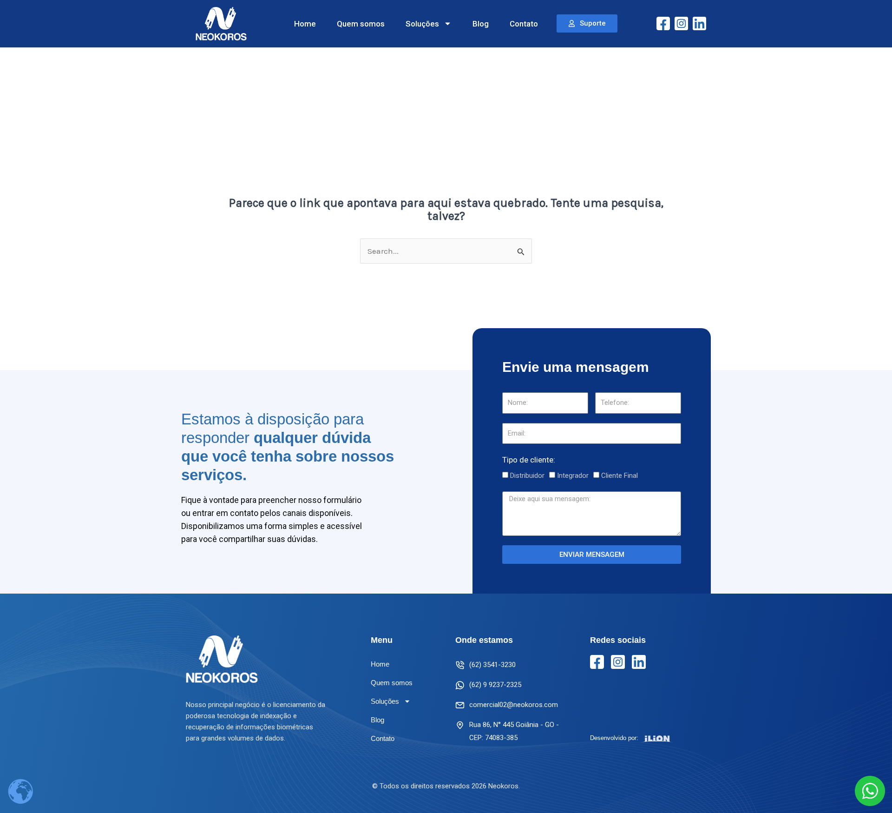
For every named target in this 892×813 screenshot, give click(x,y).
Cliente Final (619, 475)
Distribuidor (527, 475)
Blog (480, 23)
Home (305, 23)
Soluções (422, 23)
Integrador (573, 475)
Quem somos (361, 23)
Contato (524, 23)
